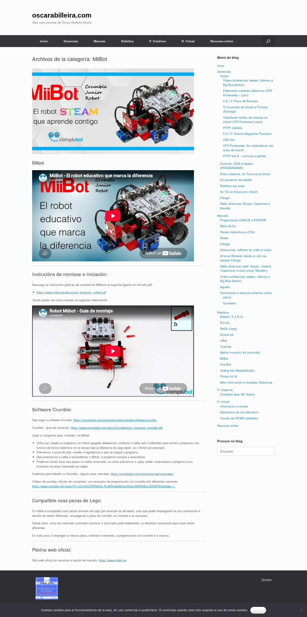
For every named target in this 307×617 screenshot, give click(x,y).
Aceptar (258, 610)
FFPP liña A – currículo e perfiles (244, 156)
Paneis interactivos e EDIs (237, 232)
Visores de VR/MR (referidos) (239, 418)
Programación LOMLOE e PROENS (243, 220)
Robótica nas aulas (232, 186)
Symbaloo (229, 303)
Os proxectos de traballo (236, 180)
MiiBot (224, 358)
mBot (223, 340)
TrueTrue (225, 346)
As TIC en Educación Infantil (239, 192)
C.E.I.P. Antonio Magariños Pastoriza (247, 133)
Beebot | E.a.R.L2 (231, 316)
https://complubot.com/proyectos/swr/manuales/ (142, 474)
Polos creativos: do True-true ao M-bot (245, 174)
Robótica (127, 41)
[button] (268, 41)
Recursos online (221, 41)
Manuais (99, 41)
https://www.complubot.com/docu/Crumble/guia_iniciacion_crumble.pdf (116, 427)
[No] (301, 610)
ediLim (227, 297)
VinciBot (225, 364)
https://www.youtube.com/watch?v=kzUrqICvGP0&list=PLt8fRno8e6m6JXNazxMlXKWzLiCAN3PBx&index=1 (104, 486)
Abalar (224, 238)
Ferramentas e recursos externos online (246, 293)
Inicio (44, 41)
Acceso (266, 579)
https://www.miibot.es (113, 560)
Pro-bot (224, 323)
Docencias (71, 41)
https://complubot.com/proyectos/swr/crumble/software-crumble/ (115, 420)
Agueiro (225, 287)
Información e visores (234, 406)
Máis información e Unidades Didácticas (246, 382)
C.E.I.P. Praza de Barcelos (240, 101)
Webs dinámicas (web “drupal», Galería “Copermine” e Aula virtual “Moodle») (245, 268)
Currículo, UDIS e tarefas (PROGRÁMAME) (236, 165)
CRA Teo (229, 140)
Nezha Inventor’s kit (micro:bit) (240, 352)
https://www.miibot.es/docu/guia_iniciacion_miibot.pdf (71, 292)
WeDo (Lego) (228, 328)
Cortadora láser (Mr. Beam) (237, 394)
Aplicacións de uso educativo (239, 412)
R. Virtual (188, 41)
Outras (224, 76)
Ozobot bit (227, 334)
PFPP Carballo (232, 128)
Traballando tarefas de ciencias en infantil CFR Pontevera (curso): (245, 119)
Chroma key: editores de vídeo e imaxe (245, 250)
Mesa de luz (228, 226)
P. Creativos (157, 41)
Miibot (38, 162)
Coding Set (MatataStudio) (237, 370)
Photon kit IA (228, 376)
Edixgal (225, 198)
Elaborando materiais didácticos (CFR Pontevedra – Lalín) (247, 92)
